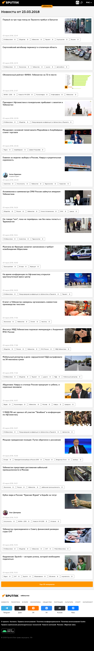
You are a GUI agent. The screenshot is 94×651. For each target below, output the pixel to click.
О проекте (5, 622)
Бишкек (73, 39)
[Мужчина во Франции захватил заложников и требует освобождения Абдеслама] (78, 253)
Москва (44, 404)
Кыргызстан (61, 39)
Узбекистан (35, 39)
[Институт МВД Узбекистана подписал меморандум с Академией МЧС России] (78, 335)
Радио (6, 150)
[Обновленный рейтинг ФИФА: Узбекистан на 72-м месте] (78, 81)
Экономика (22, 67)
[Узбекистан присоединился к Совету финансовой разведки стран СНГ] (78, 535)
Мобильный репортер (70, 377)
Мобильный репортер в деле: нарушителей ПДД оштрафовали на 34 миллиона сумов (32, 358)
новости (5, 602)
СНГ (46, 549)
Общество (22, 39)
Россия (18, 211)
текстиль (44, 321)
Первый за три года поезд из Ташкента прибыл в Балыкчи (30, 19)
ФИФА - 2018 (8, 94)
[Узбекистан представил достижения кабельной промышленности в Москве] (78, 473)
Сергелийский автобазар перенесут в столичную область (30, 47)
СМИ (61, 211)
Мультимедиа (40, 94)
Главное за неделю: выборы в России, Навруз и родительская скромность (32, 158)
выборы (75, 459)
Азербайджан (18, 150)
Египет (33, 321)
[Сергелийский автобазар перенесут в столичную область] (78, 53)
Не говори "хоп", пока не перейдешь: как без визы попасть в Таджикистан (32, 220)
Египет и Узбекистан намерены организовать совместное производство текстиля (30, 303)
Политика (15, 602)
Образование (38, 576)
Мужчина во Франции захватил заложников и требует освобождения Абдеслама (28, 248)
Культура (69, 602)
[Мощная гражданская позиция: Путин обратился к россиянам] (78, 446)
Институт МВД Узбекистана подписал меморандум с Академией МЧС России (33, 330)
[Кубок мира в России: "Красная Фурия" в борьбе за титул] (78, 501)
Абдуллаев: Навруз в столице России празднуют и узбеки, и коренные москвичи (31, 385)
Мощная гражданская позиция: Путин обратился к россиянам (32, 440)
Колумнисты (21, 184)
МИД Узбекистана (60, 549)
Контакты (13, 622)
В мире (21, 266)
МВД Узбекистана (60, 349)
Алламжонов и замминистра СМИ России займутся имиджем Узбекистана (31, 192)
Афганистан (66, 432)
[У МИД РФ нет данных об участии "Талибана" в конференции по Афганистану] (78, 418)
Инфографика (55, 94)
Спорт (77, 602)
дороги (45, 377)
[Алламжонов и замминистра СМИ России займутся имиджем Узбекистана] (78, 197)
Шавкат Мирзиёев (34, 150)
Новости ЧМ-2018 (24, 94)
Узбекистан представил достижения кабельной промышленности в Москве (25, 468)
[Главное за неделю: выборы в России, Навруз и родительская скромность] (78, 163)
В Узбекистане (8, 39)
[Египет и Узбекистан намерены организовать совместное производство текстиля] (78, 308)
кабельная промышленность (51, 487)
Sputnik (25, 576)
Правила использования (27, 622)
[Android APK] (8, 631)
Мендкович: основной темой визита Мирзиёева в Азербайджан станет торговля (33, 131)
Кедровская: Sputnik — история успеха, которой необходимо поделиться (31, 557)
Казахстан (62, 184)
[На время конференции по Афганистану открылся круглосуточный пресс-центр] (78, 280)
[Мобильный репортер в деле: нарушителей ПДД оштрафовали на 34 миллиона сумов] (78, 363)
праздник (68, 404)
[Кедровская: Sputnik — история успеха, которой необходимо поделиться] (78, 562)
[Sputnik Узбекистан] (11, 4)
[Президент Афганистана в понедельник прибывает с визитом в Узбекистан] (78, 108)
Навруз (56, 404)
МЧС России (45, 349)
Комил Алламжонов (47, 211)
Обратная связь (70, 625)
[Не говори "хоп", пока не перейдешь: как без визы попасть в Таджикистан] (78, 225)
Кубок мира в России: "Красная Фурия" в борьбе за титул (30, 495)
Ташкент (47, 39)
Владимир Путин (61, 459)
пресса (72, 211)
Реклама (60, 625)
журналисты (66, 576)
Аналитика (7, 184)
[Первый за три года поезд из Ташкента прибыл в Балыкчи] (78, 25)
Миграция (58, 602)
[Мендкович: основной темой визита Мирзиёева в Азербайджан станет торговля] (78, 136)
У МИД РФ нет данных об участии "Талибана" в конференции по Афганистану (32, 413)
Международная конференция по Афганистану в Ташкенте (50, 122)
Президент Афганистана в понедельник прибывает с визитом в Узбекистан (33, 103)
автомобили (60, 67)
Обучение (52, 576)
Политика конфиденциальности (48, 622)
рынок (48, 67)
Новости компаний (49, 625)
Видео (6, 404)
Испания (53, 521)
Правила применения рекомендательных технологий (21, 625)
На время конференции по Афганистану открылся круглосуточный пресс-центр (26, 275)
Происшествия (8, 266)
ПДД (55, 377)
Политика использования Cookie (73, 622)
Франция (33, 266)
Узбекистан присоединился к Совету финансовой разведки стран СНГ (31, 530)
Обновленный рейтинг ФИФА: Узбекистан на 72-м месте (30, 75)
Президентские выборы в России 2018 (26, 459)
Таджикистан (49, 184)
